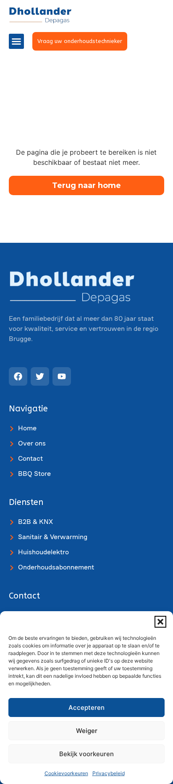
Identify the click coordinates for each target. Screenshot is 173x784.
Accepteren (86, 707)
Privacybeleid (108, 773)
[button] (160, 622)
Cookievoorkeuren (66, 773)
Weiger (86, 731)
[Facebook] (18, 376)
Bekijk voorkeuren (86, 754)
